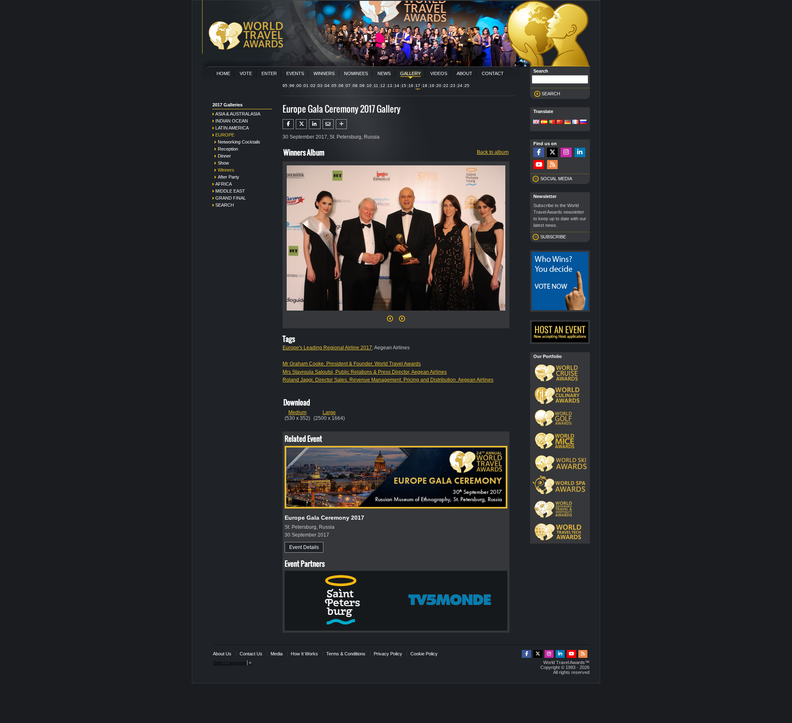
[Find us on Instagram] (566, 152)
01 (306, 85)
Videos (438, 73)
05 (334, 85)
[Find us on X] (552, 152)
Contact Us (251, 653)
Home (223, 73)
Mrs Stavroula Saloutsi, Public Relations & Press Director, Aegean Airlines (365, 372)
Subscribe (553, 236)
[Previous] (390, 321)
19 (431, 85)
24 (459, 85)
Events (295, 73)
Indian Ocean (231, 120)
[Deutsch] (567, 122)
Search (224, 205)
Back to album (493, 152)
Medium (297, 412)
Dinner (224, 155)
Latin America (232, 127)
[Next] (396, 313)
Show (223, 162)
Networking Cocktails (239, 141)
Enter (269, 73)
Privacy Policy (388, 653)
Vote (246, 73)
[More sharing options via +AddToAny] (341, 124)
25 (466, 85)
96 (292, 85)
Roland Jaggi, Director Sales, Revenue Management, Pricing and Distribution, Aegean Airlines (388, 380)
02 (313, 85)
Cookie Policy (424, 653)
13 (389, 85)
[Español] (544, 122)
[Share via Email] (328, 124)
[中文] (559, 122)
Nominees (356, 73)
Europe (224, 134)
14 (396, 85)
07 (348, 85)
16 (410, 85)
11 (376, 85)
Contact (493, 73)
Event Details (304, 547)
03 (320, 85)
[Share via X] (301, 124)
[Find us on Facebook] (538, 152)
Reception (228, 148)
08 (355, 85)
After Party (228, 176)
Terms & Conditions (345, 653)
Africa (223, 183)
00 (299, 85)
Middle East (230, 190)
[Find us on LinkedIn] (580, 152)
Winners (324, 73)
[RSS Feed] (552, 165)
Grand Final (230, 197)
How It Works (304, 653)
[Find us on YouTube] (538, 165)
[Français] (575, 122)
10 (369, 85)
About (464, 73)
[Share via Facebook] (288, 124)
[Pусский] (583, 122)
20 (438, 85)
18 (424, 85)
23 (452, 85)
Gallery (410, 73)
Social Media (556, 178)
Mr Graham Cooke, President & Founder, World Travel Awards (352, 364)
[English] (536, 122)
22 (445, 85)
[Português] (552, 122)
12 (382, 85)
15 (403, 85)
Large (329, 412)
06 (341, 85)
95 (285, 85)
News (384, 73)
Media (277, 653)
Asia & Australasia (237, 113)
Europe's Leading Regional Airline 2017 (327, 348)
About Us (222, 653)
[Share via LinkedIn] (314, 124)
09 (362, 85)
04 (327, 85)
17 (417, 85)
